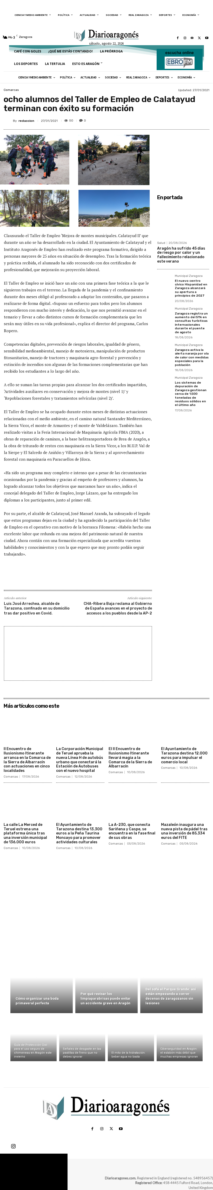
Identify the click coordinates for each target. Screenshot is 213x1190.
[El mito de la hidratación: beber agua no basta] (131, 1038)
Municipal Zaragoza (189, 276)
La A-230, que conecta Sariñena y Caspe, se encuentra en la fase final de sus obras (132, 831)
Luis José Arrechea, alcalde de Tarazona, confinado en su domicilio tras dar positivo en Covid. (37, 608)
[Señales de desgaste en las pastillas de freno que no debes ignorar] (82, 1038)
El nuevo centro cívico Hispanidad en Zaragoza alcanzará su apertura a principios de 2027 (191, 288)
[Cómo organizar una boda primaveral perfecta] (41, 983)
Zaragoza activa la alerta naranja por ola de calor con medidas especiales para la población (192, 357)
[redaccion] (8, 121)
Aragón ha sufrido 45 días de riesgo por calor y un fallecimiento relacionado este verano (181, 255)
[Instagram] (185, 38)
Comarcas (11, 89)
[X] (199, 38)
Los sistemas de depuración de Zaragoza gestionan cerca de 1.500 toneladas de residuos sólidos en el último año (191, 394)
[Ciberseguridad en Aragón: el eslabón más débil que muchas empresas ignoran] (180, 1038)
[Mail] (192, 38)
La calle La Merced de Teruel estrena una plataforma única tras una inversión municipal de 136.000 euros (25, 833)
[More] (203, 120)
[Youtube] (206, 38)
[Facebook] (177, 38)
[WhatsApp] (192, 120)
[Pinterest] (180, 120)
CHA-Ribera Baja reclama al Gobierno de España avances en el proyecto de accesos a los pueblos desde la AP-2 (118, 608)
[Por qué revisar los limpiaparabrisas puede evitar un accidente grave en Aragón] (106, 983)
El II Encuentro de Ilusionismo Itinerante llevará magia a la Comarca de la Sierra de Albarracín (130, 757)
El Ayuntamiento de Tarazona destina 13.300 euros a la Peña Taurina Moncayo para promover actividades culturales (79, 833)
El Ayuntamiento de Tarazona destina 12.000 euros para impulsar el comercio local (184, 755)
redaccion (26, 120)
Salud (161, 243)
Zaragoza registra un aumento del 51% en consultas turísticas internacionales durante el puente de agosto (191, 323)
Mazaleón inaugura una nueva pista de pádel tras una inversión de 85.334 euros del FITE (184, 831)
